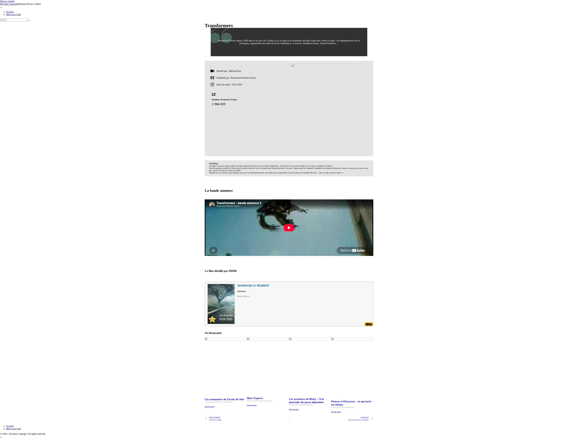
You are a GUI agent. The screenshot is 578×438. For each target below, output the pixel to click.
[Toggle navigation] (1, 7)
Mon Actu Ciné (13, 14)
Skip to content (7, 1)
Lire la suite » (210, 407)
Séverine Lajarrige (8, 4)
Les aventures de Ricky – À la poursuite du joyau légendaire (306, 400)
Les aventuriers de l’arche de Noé (224, 399)
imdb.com (246, 296)
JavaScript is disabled (253, 285)
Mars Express (255, 398)
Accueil (9, 12)
